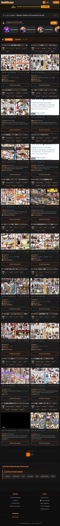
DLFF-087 (25, 182)
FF (6, 48)
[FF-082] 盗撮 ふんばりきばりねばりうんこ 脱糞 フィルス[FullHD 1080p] (15, 314)
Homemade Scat (9, 137)
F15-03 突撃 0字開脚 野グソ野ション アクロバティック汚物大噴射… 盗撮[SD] (44, 403)
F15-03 (37, 409)
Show (55, 15)
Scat (11, 227)
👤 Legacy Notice (15, 503)
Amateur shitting (9, 93)
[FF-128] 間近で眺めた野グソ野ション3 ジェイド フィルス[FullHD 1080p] (15, 269)
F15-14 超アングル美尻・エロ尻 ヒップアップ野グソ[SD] (44, 90)
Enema (43, 185)
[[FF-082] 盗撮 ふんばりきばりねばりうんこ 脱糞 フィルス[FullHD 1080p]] (15, 331)
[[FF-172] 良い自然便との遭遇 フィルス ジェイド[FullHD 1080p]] (44, 286)
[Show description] (6, 72)
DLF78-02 (25, 93)
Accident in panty (39, 361)
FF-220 (7, 140)
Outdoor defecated (53, 96)
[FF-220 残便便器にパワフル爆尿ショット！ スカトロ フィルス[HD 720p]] (15, 152)
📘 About (15, 500)
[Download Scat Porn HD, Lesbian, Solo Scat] (7, 2)
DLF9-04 (37, 185)
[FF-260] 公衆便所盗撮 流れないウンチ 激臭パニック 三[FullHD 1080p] (44, 224)
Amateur (47, 361)
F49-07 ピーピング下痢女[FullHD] (40, 134)
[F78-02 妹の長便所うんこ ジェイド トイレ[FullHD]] (15, 107)
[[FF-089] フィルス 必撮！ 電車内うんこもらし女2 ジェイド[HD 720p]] (15, 241)
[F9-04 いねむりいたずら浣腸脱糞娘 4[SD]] (44, 197)
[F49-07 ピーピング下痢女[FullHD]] (44, 152)
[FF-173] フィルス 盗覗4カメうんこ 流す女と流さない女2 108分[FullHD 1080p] (44, 45)
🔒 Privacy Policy (45, 497)
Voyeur (40, 51)
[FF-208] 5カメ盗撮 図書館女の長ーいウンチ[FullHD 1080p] (44, 314)
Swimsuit (12, 364)
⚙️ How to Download (15, 497)
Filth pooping (19, 96)
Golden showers (47, 364)
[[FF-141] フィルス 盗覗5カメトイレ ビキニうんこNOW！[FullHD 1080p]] (15, 376)
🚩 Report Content (44, 509)
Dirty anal (55, 182)
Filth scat (38, 96)
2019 (7, 51)
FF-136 (53, 361)
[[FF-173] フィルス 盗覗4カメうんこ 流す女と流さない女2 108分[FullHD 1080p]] (44, 62)
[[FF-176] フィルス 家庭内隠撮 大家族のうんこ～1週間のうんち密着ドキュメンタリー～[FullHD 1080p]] (15, 62)
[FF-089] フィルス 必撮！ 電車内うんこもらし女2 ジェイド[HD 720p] (15, 224)
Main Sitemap (15, 517)
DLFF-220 (25, 137)
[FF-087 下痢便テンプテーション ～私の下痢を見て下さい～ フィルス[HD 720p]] (15, 197)
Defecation (18, 93)
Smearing (30, 476)
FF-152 (7, 409)
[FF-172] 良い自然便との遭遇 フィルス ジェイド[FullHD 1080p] (44, 269)
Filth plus (20, 185)
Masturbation (44, 476)
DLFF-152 (25, 406)
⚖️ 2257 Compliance (45, 506)
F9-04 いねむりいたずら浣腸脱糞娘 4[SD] (41, 179)
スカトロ (17, 48)
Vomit (53, 476)
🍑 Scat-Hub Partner (15, 506)
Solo (23, 476)
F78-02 (7, 96)
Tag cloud (17, 39)
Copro (49, 48)
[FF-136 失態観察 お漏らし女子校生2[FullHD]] (44, 376)
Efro (37, 476)
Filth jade (45, 93)
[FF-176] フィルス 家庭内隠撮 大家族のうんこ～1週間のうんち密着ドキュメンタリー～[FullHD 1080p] (15, 45)
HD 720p (22, 409)
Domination (16, 476)
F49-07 (44, 140)
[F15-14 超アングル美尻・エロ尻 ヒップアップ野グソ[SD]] (44, 107)
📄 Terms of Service (44, 500)
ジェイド (11, 48)
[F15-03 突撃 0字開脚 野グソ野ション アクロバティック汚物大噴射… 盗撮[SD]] (44, 420)
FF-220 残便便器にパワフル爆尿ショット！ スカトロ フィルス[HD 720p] (15, 134)
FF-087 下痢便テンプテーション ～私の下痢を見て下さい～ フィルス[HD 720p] (15, 179)
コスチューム (18, 364)
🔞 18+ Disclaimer (44, 503)
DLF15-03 (51, 406)
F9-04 (49, 185)
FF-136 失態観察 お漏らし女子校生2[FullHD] (42, 358)
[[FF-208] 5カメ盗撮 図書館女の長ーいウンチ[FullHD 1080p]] (44, 331)
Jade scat (44, 96)
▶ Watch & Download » (15, 85)
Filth (13, 96)
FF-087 (7, 185)
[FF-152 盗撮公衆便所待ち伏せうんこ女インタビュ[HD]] (15, 420)
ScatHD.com (8, 39)
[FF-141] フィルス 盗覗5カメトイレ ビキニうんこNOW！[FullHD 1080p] (15, 358)
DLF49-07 (38, 140)
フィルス (23, 48)
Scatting (43, 48)
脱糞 (52, 51)
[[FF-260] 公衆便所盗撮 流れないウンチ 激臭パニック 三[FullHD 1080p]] (44, 241)
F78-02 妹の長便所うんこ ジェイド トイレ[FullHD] (14, 90)
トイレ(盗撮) (52, 227)
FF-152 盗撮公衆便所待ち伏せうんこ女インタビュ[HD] (15, 403)
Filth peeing (38, 364)
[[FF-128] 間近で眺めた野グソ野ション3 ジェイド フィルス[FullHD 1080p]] (15, 286)
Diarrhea (54, 137)
